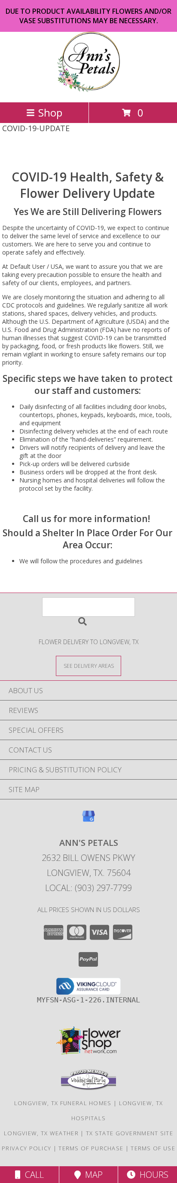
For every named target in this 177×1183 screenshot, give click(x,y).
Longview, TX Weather (41, 1133)
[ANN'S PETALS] (88, 90)
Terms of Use (153, 1148)
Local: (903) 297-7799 (88, 888)
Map (92, 1174)
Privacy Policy (26, 1148)
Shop (50, 112)
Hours (151, 1174)
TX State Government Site (129, 1133)
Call (32, 1174)
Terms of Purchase (90, 1148)
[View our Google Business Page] (88, 820)
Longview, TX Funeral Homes (63, 1103)
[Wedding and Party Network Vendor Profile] (88, 1088)
